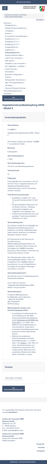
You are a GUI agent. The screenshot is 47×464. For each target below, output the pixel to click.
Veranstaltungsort (14, 291)
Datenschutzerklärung (27, 462)
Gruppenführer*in (11, 47)
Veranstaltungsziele (15, 222)
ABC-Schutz (9, 61)
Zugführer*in (9, 50)
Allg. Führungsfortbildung (14, 82)
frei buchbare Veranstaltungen (16, 36)
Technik (7, 77)
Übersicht (7, 23)
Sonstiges (8, 85)
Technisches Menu (23, 2)
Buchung (11, 148)
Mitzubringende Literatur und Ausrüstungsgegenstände (19, 309)
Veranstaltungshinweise (17, 273)
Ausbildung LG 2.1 (11, 42)
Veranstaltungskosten (16, 163)
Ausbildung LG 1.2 (11, 39)
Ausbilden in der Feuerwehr (15, 63)
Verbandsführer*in (12, 53)
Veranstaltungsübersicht (12, 91)
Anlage (23, 343)
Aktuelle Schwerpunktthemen (15, 28)
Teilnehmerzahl (13, 170)
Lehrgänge (9, 31)
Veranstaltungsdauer (16, 156)
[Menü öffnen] (5, 8)
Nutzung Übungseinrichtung (15, 88)
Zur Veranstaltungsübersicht (13, 98)
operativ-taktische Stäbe (13, 55)
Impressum (14, 462)
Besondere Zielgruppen (13, 74)
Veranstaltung (13, 125)
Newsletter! (13, 412)
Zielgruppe (12, 178)
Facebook (40, 444)
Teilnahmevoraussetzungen (18, 195)
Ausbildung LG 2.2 (11, 44)
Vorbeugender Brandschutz (15, 80)
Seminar (8, 33)
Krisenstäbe (9, 72)
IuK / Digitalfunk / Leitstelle (14, 66)
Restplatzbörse (10, 25)
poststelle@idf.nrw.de (15, 430)
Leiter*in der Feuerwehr (13, 58)
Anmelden (39, 19)
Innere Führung (10, 69)
